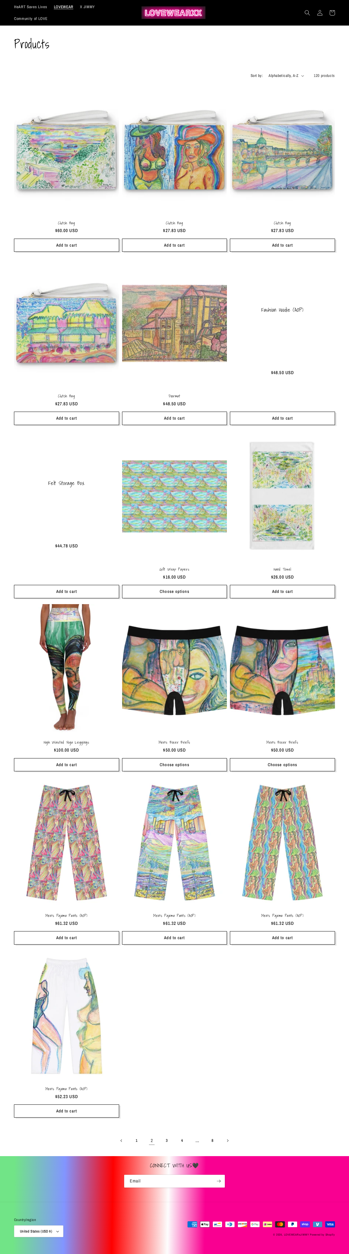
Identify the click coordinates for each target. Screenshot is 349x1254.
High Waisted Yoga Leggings (66, 742)
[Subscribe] (219, 1181)
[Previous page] (121, 1140)
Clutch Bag (66, 223)
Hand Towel (282, 569)
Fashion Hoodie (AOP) (282, 310)
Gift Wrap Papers (174, 569)
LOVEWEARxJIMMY (296, 1234)
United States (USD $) (36, 1231)
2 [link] (152, 1140)
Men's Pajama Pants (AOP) (66, 915)
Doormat (174, 396)
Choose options (174, 591)
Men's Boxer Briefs (174, 742)
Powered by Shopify (322, 1234)
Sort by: (257, 75)
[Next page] (228, 1140)
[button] (307, 13)
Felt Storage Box (66, 483)
